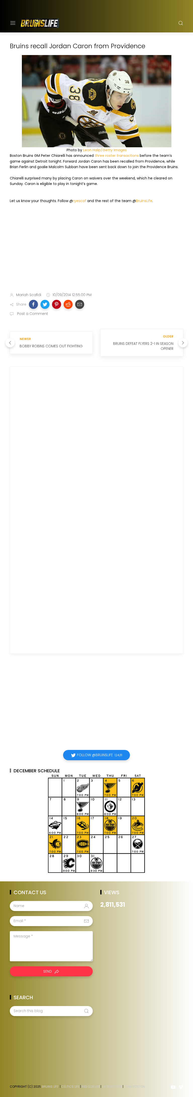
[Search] (180, 23)
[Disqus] (96, 443)
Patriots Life (112, 1086)
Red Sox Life (91, 1086)
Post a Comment (32, 313)
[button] (33, 304)
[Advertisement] (96, 249)
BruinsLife (144, 200)
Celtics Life (70, 1086)
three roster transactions (117, 155)
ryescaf (79, 200)
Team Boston (134, 1086)
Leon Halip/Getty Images (105, 150)
